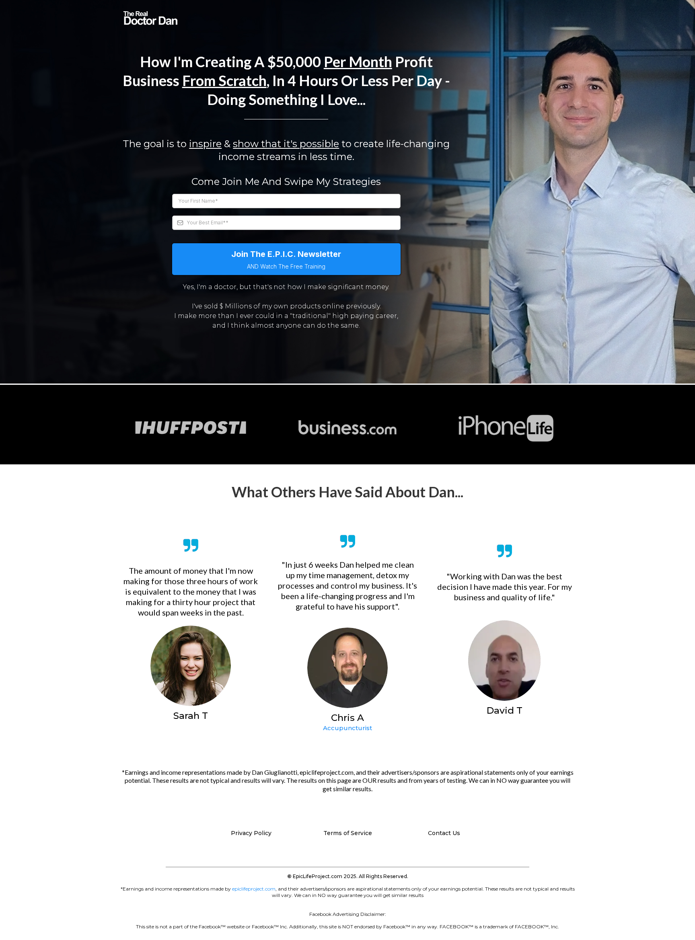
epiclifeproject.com (254, 889)
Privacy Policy (251, 833)
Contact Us (444, 833)
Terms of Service (347, 833)
